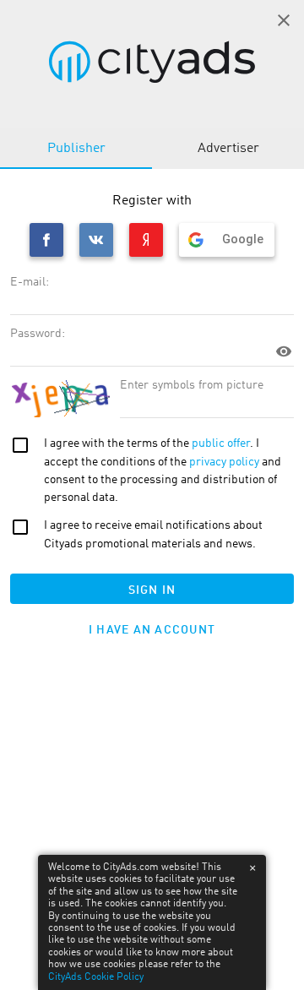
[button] (283, 20)
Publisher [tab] (76, 148)
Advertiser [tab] (228, 148)
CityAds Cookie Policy (96, 977)
